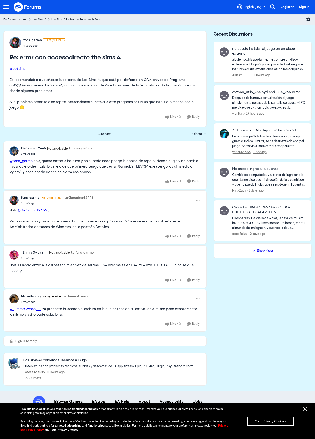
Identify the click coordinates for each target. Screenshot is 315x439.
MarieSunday (31, 296)
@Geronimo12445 (32, 210)
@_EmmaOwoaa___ (25, 308)
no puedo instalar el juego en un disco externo (263, 51)
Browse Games (68, 401)
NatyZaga (239, 190)
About (144, 401)
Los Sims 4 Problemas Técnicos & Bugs (76, 19)
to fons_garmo (80, 148)
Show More (265, 251)
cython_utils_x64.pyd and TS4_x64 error (266, 92)
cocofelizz (239, 234)
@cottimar (18, 68)
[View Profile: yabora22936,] (224, 133)
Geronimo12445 (33, 148)
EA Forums (10, 19)
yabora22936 (241, 152)
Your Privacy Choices (270, 421)
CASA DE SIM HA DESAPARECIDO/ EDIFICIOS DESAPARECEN (261, 209)
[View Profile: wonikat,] (224, 95)
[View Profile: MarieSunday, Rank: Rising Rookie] (14, 298)
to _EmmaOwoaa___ (77, 296)
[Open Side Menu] (6, 6)
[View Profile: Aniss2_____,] (224, 52)
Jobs (197, 401)
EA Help (122, 401)
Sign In (304, 7)
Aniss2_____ (241, 75)
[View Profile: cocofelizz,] (224, 210)
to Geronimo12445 (78, 198)
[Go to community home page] (28, 7)
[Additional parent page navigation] (24, 19)
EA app (98, 401)
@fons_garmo (21, 160)
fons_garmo (32, 40)
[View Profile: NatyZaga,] (224, 172)
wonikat (238, 113)
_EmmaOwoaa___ (34, 252)
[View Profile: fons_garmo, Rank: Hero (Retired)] (15, 42)
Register (287, 7)
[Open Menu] (308, 19)
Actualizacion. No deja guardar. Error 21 (264, 130)
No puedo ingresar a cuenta (255, 168)
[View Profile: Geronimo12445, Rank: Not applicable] (14, 151)
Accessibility (172, 401)
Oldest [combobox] (199, 134)
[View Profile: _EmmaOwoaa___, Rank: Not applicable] (14, 255)
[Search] (273, 7)
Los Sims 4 (39, 19)
